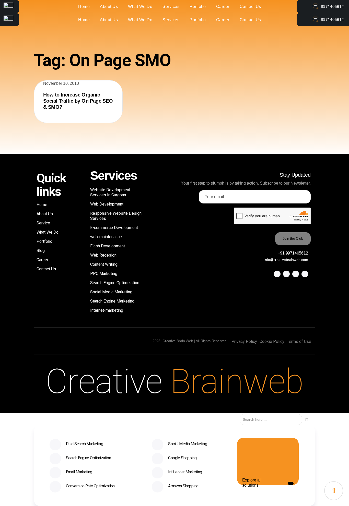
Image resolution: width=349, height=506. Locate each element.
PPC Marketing (103, 273)
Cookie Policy (272, 341)
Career (222, 6)
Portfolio (198, 6)
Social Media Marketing (111, 292)
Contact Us (250, 6)
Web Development (106, 204)
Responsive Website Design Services (116, 216)
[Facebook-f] (277, 274)
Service (43, 223)
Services (170, 6)
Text (218, 498)
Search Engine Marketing (112, 301)
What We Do (140, 6)
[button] (291, 483)
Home (84, 6)
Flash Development (107, 246)
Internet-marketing (106, 310)
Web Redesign (103, 255)
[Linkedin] (304, 274)
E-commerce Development (114, 227)
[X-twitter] (286, 274)
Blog (41, 250)
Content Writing (104, 264)
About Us (109, 6)
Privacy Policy (244, 341)
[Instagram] (295, 274)
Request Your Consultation (119, 498)
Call (184, 498)
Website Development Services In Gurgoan (110, 192)
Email (254, 498)
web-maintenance (106, 236)
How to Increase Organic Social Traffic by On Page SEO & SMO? (78, 101)
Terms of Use (299, 341)
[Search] (306, 419)
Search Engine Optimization (114, 282)
